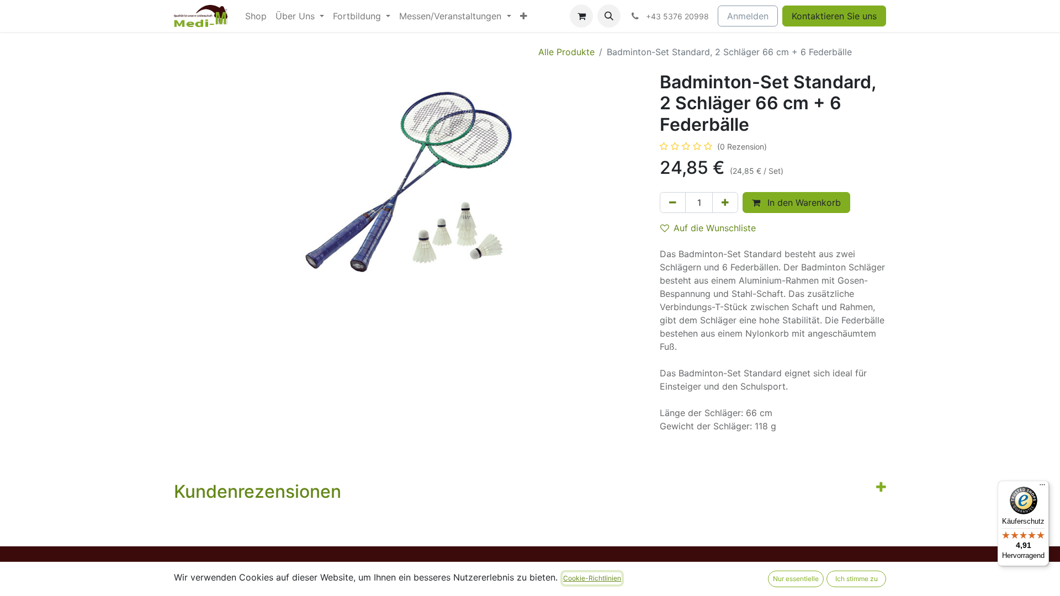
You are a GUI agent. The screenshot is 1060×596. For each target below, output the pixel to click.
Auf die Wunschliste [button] (715, 227)
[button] (609, 16)
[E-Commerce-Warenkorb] (581, 16)
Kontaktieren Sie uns (834, 16)
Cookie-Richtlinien (592, 578)
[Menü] (1042, 487)
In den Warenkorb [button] (803, 202)
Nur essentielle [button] (796, 578)
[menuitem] (256, 16)
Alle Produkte (566, 51)
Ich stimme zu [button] (856, 578)
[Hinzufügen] (725, 202)
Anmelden (747, 16)
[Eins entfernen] (673, 202)
